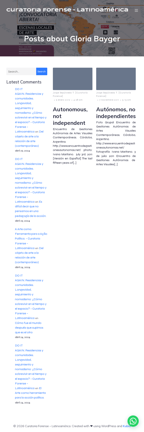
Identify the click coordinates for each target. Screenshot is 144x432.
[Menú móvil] (136, 10)
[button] (133, 421)
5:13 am (126, 100)
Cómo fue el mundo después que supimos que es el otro (29, 327)
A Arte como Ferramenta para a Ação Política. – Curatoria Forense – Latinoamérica (31, 238)
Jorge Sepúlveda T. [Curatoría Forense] (70, 94)
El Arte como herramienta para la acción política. (30, 392)
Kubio (127, 426)
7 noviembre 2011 (109, 100)
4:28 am (78, 100)
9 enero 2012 (63, 100)
